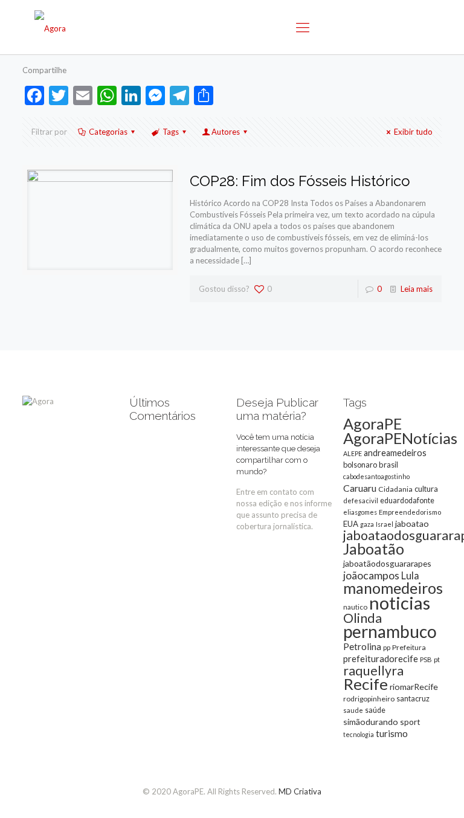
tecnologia (358, 734)
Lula (410, 575)
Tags (171, 132)
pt (437, 659)
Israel (384, 524)
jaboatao (412, 523)
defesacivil (360, 500)
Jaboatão (373, 548)
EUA (350, 524)
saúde (375, 710)
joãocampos (371, 575)
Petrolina (362, 646)
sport (410, 722)
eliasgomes (360, 512)
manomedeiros (393, 588)
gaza (367, 524)
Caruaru (359, 488)
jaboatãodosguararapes (387, 563)
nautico (355, 606)
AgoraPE (372, 423)
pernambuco (390, 631)
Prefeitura (409, 647)
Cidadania (395, 489)
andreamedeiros (395, 453)
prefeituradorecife (380, 658)
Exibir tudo (413, 132)
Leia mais (417, 289)
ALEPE (352, 453)
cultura (426, 489)
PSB (426, 659)
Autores (225, 132)
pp (386, 647)
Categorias (108, 132)
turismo (392, 733)
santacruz (413, 698)
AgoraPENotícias (400, 438)
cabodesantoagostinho (376, 476)
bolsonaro (360, 464)
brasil (388, 464)
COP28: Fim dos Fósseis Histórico (300, 181)
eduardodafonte (407, 500)
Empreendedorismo (410, 512)
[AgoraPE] (50, 27)
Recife (365, 684)
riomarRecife (414, 686)
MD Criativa (300, 791)
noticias (399, 602)
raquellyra (373, 670)
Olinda (362, 618)
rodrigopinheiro (369, 698)
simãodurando (370, 722)
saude (353, 710)
